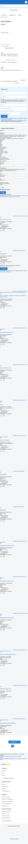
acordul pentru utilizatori (7, 119)
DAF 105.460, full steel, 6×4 (7, 581)
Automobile (18, 756)
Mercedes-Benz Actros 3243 (7, 545)
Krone (1, 404)
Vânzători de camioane (5, 758)
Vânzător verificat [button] (4, 32)
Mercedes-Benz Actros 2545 (7, 617)
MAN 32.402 (3, 510)
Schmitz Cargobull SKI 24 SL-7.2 (8, 654)
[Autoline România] (8, 2)
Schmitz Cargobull (4, 440)
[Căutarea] (26, 6)
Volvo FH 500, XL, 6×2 (5, 367)
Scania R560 (3, 474)
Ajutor (3, 773)
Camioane (2, 756)
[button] (26, 2)
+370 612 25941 (13, 55)
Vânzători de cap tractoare (15, 758)
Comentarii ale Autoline (6, 803)
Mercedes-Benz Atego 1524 (6, 332)
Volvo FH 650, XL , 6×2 (5, 219)
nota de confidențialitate (17, 118)
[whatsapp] (4, 57)
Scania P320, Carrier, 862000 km (8, 723)
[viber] (9, 57)
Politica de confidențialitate (7, 799)
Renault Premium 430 (5, 688)
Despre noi (4, 770)
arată (2, 187)
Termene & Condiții (6, 796)
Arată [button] (9, 55)
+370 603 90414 (13, 62)
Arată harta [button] (23, 80)
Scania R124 (3, 253)
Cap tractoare (8, 756)
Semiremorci (13, 756)
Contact (3, 775)
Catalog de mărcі (5, 805)
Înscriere (4, 268)
